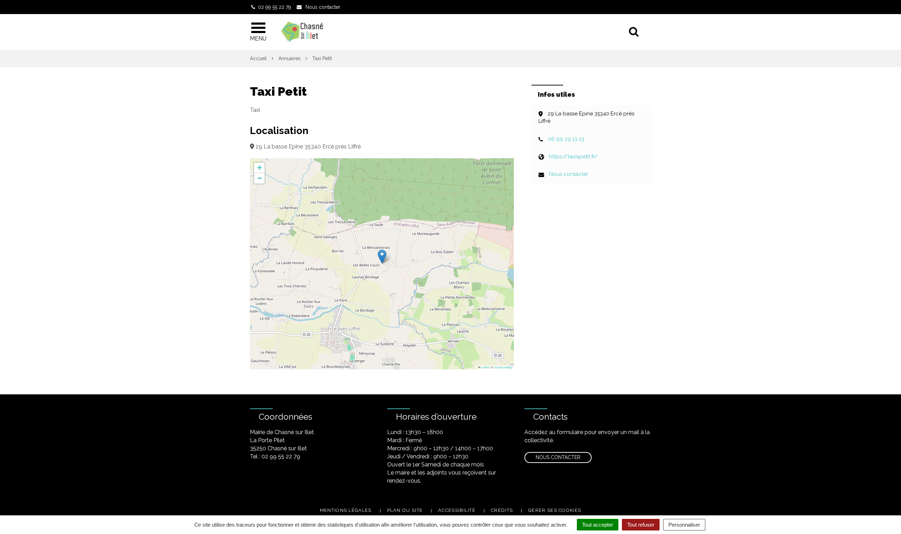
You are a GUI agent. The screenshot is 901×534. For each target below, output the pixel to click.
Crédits (502, 510)
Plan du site (405, 510)
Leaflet (484, 367)
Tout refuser (640, 525)
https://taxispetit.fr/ (573, 156)
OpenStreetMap (503, 367)
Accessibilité (456, 510)
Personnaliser (684, 525)
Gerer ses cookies (554, 510)
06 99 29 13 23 (566, 139)
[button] (382, 256)
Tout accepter (597, 525)
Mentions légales (346, 510)
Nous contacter (568, 174)
